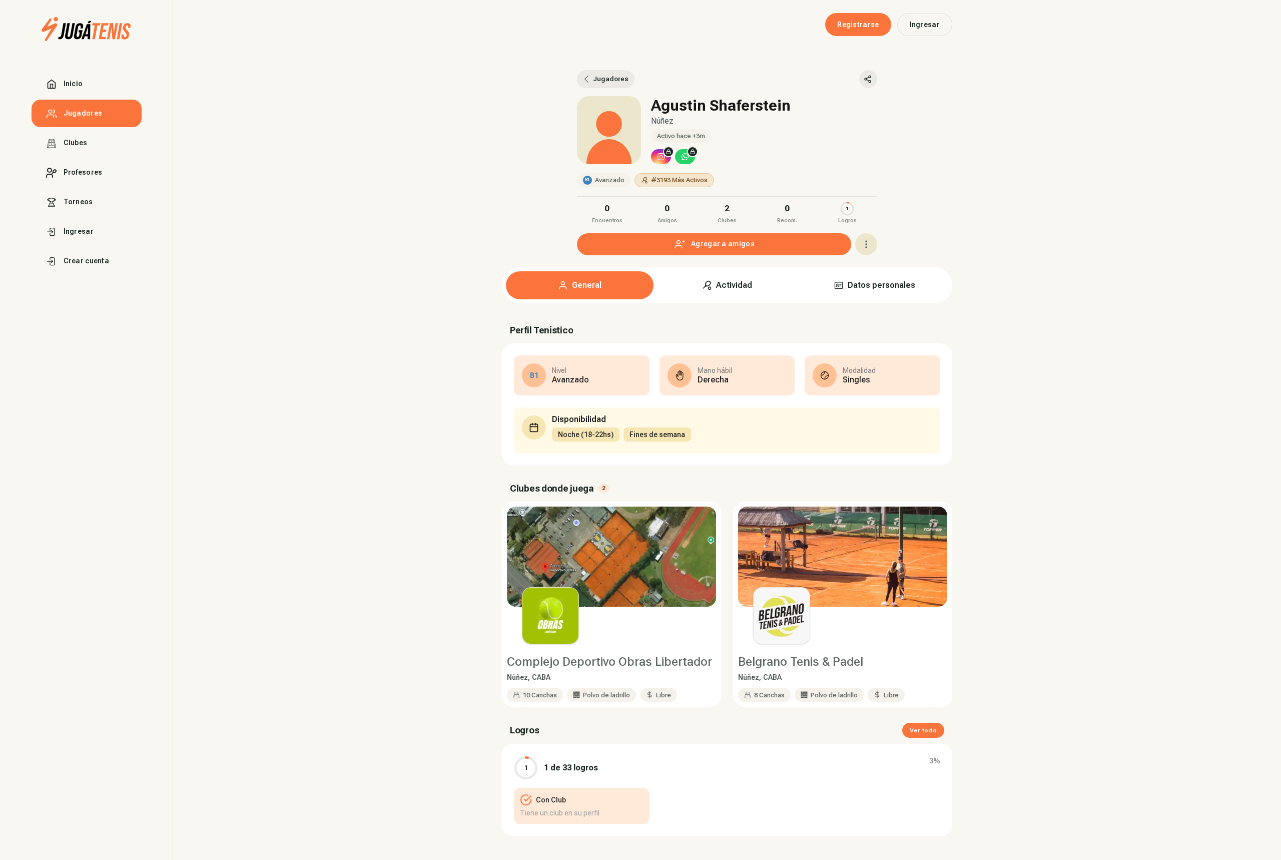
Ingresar (925, 25)
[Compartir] (868, 79)
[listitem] (607, 212)
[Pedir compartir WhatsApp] (685, 156)
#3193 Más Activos (679, 180)
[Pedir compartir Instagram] (661, 156)
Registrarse (858, 25)
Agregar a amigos (723, 244)
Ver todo (923, 730)
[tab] (580, 285)
